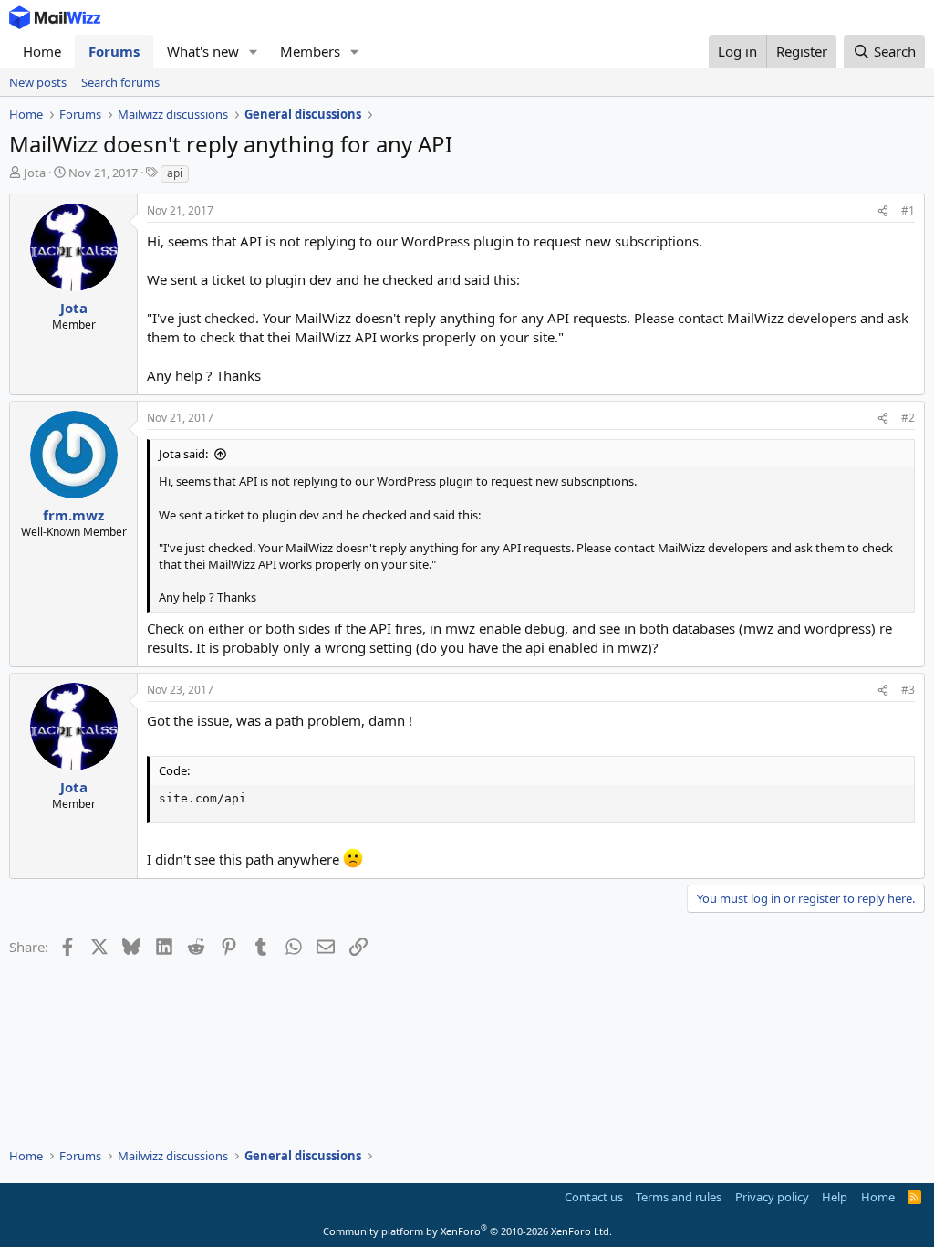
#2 (908, 417)
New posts (38, 82)
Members (310, 51)
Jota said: (183, 453)
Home (42, 51)
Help (834, 1197)
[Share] (883, 211)
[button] (253, 51)
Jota (35, 172)
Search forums (120, 82)
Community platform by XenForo (467, 1231)
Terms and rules (678, 1197)
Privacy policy (772, 1197)
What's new (203, 51)
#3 (908, 689)
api (174, 173)
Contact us (594, 1197)
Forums (114, 51)
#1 (908, 210)
